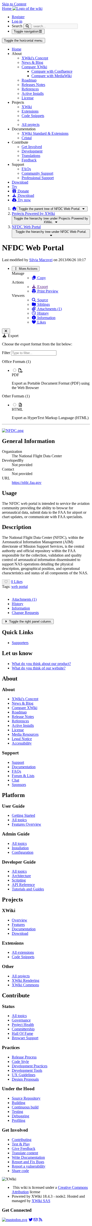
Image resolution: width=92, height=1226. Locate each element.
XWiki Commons (25, 985)
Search (17, 26)
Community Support (37, 173)
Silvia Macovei (41, 260)
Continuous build (25, 1107)
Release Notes (23, 717)
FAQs (26, 169)
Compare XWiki (34, 67)
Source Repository (26, 1098)
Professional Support (38, 178)
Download (20, 182)
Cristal (27, 138)
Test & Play (21, 1144)
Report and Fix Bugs (28, 1162)
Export (42, 287)
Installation (20, 848)
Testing (17, 1111)
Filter (6, 353)
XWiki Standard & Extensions (45, 133)
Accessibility (22, 743)
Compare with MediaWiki (51, 76)
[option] (51, 379)
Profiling (18, 1120)
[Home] (14, 208)
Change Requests (25, 613)
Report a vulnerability (28, 1166)
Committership (23, 1029)
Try (14, 187)
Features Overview (26, 824)
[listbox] (46, 389)
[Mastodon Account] (14, 1220)
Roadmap (29, 80)
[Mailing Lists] (35, 1220)
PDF (15, 375)
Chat (15, 780)
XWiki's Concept (35, 58)
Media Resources (25, 734)
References (30, 89)
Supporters (20, 643)
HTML (17, 409)
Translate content (25, 1153)
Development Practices (29, 1066)
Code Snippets (33, 116)
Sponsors (19, 785)
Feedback (29, 160)
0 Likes (17, 581)
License (28, 98)
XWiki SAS (41, 1201)
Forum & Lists (23, 776)
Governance (21, 1020)
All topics (19, 820)
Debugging (20, 1116)
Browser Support (25, 1038)
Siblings (43, 304)
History (42, 313)
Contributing (21, 1140)
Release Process (24, 1057)
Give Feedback (23, 1148)
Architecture (21, 876)
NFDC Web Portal (26, 227)
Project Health (23, 1024)
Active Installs (33, 93)
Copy (41, 278)
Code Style (20, 1061)
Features (18, 924)
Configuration (22, 852)
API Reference (23, 885)
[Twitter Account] (30, 1220)
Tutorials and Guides (28, 889)
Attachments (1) (49, 309)
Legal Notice (22, 739)
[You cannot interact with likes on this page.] (6, 581)
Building (18, 1103)
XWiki (27, 107)
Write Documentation (28, 1157)
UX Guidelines (23, 1075)
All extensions (23, 952)
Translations (31, 155)
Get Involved (32, 147)
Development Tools (27, 1070)
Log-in (17, 21)
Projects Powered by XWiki (33, 213)
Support (18, 762)
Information (45, 318)
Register (18, 17)
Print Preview (47, 291)
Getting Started (23, 815)
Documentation (24, 767)
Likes (41, 322)
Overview (19, 920)
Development (32, 151)
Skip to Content (14, 4)
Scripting (19, 880)
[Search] (27, 26)
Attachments (24, 599)
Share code (20, 1171)
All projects (30, 124)
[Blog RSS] (40, 1220)
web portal (19, 586)
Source (42, 300)
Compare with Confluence (51, 71)
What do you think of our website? (39, 668)
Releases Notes (33, 85)
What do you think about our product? (41, 664)
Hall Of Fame (22, 1033)
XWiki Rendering (25, 980)
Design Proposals (25, 1079)
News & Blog (32, 62)
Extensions (30, 111)
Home (16, 49)
